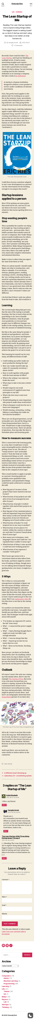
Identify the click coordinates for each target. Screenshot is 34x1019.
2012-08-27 (26, 42)
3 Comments (18, 45)
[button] (30, 1015)
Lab (5, 1002)
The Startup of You (16, 679)
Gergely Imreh (13, 42)
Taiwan (6, 991)
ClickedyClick (17, 4)
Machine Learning (11, 981)
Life (13, 12)
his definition (20, 76)
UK (5, 994)
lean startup (8, 764)
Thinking (19, 12)
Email (4, 905)
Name (4, 897)
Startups (5, 1004)
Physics (5, 999)
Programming (9, 984)
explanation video (22, 599)
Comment (5, 879)
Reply (4, 805)
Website (4, 914)
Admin (6, 978)
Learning (5, 986)
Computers (6, 976)
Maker (4, 997)
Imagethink (6, 697)
